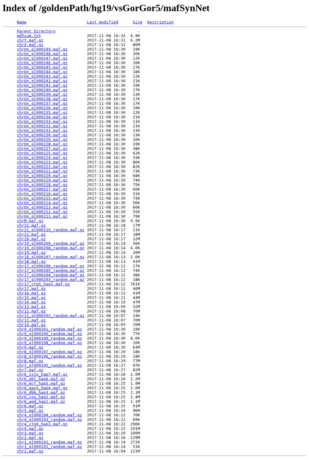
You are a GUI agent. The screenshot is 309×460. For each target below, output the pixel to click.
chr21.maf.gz (31, 234)
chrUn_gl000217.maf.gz (42, 189)
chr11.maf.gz (31, 320)
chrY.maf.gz (30, 40)
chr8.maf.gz (30, 361)
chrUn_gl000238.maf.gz (42, 99)
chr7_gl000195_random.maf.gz (49, 365)
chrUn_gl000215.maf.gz (42, 198)
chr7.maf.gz (30, 370)
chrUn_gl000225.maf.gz (42, 153)
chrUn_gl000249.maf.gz (42, 49)
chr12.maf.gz (31, 311)
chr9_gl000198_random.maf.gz (49, 342)
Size (137, 22)
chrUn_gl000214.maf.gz (42, 202)
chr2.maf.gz (30, 437)
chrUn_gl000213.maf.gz (42, 207)
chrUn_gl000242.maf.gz (42, 81)
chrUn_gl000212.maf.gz (42, 212)
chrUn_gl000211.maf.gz (42, 216)
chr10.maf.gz (31, 324)
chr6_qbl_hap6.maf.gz (41, 379)
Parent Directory (36, 31)
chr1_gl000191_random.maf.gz (49, 446)
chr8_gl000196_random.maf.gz (49, 356)
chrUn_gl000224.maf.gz (42, 157)
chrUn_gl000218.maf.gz (42, 184)
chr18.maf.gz (31, 261)
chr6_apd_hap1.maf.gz (41, 401)
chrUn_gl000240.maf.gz (42, 90)
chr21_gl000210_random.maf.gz (50, 230)
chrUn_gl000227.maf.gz (42, 148)
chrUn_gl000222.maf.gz (42, 166)
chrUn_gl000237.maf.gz (42, 103)
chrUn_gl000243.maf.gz (42, 76)
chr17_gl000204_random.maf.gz (50, 275)
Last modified (102, 22)
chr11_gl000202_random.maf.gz (50, 315)
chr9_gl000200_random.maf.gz (49, 333)
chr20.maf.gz (31, 239)
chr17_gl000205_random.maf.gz (50, 270)
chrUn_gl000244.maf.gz (42, 72)
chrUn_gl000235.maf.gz (42, 112)
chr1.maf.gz (30, 451)
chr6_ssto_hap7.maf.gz (42, 374)
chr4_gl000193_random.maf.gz (49, 419)
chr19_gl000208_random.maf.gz (50, 248)
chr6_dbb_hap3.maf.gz (41, 392)
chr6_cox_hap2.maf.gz (41, 397)
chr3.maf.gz (30, 433)
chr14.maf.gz (31, 302)
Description (160, 22)
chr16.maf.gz (31, 293)
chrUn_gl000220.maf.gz (42, 175)
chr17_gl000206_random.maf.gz (50, 266)
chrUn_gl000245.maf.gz (42, 67)
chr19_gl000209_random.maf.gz (50, 243)
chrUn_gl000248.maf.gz (42, 53)
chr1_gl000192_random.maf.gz (49, 442)
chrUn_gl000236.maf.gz (42, 108)
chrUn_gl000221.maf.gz (42, 171)
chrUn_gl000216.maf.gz (42, 193)
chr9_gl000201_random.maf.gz (49, 329)
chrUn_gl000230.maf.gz (42, 135)
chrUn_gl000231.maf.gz (42, 130)
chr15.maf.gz (31, 297)
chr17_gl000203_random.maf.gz (50, 279)
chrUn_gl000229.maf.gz (42, 139)
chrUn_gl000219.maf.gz (42, 180)
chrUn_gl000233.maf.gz (42, 121)
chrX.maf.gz (30, 44)
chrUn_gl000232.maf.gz (42, 126)
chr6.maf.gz (30, 406)
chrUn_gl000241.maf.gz (42, 85)
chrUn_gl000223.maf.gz (42, 162)
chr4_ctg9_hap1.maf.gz (42, 424)
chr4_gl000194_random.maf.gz (49, 415)
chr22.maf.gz (31, 225)
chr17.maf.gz (31, 288)
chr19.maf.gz (31, 252)
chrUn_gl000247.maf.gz (42, 58)
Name (22, 22)
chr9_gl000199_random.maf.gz (49, 338)
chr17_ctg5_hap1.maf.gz (43, 284)
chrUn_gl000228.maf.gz (42, 144)
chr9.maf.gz (30, 347)
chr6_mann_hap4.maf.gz (42, 388)
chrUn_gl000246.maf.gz (42, 63)
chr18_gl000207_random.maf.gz (50, 257)
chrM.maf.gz (30, 221)
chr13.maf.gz (31, 306)
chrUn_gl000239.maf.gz (42, 94)
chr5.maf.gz (30, 410)
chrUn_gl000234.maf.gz (42, 117)
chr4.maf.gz (30, 428)
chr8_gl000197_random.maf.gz (49, 352)
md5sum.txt (29, 35)
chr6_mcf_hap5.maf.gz (41, 383)
